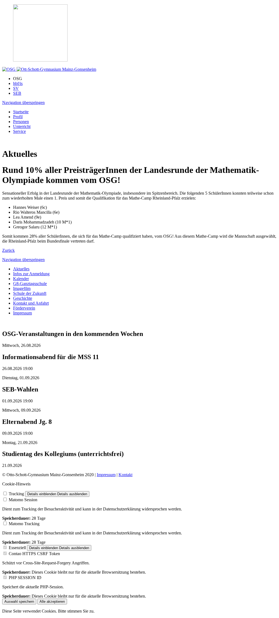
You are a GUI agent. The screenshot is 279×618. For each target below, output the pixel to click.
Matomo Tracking (24, 523)
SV (16, 88)
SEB (17, 93)
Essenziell (17, 547)
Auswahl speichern (19, 601)
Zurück (8, 250)
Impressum (106, 474)
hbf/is (18, 83)
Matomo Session (23, 499)
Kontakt (125, 474)
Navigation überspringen (23, 102)
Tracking (16, 493)
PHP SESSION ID (25, 577)
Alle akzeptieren (52, 601)
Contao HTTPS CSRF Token (34, 553)
